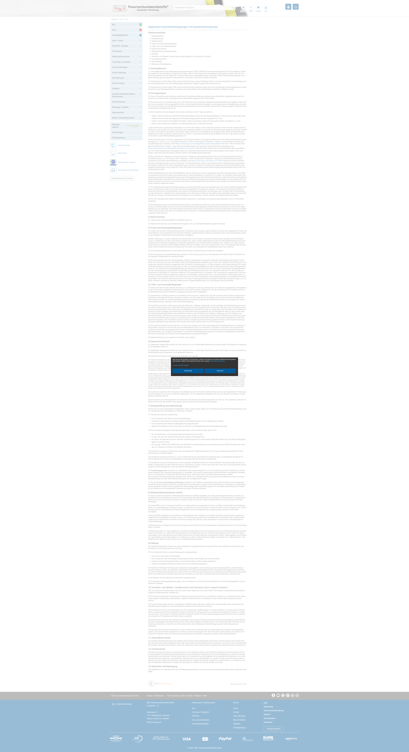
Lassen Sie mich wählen (181, 365)
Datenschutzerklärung (217, 361)
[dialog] (204, 376)
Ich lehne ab (188, 371)
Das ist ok (220, 371)
